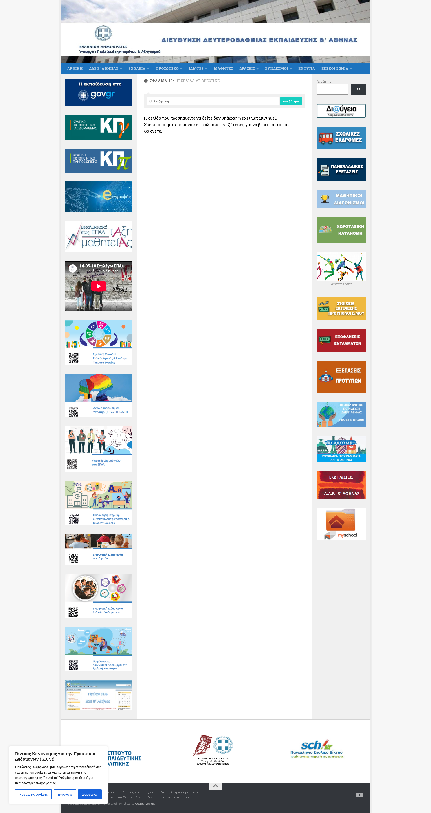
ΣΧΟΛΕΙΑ (136, 68)
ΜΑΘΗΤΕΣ (223, 68)
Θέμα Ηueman (145, 804)
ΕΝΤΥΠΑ (306, 68)
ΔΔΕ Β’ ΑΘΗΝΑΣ (103, 68)
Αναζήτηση (325, 81)
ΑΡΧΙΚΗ (75, 68)
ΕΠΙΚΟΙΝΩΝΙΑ (334, 68)
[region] (58, 775)
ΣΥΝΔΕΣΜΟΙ (276, 68)
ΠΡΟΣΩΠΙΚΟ (167, 68)
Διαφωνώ (65, 794)
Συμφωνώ (89, 794)
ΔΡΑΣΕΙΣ (247, 68)
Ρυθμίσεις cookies (33, 794)
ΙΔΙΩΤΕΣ (196, 68)
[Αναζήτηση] (358, 89)
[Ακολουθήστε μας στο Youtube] (360, 795)
